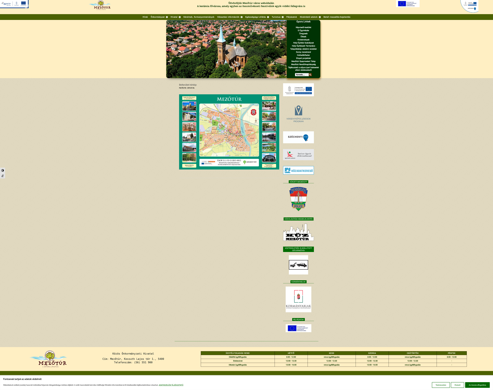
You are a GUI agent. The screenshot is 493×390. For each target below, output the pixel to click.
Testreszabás (441, 385)
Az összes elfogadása (477, 385)
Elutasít (457, 385)
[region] (246, 382)
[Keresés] (310, 74)
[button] (159, 17)
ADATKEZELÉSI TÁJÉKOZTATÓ (171, 385)
